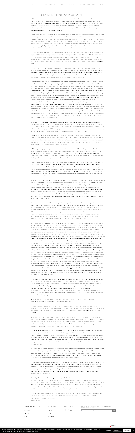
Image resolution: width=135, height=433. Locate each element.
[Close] (133, 430)
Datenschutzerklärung (32, 431)
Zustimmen (127, 430)
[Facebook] (68, 410)
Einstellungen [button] (108, 430)
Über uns (26, 413)
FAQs (49, 413)
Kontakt (50, 410)
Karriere (26, 419)
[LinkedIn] (71, 410)
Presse (25, 416)
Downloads (51, 416)
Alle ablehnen (117, 430)
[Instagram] (65, 410)
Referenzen (27, 410)
